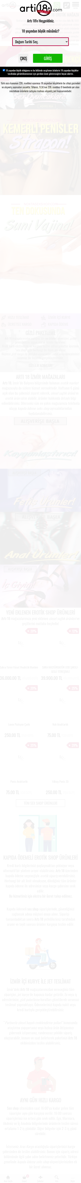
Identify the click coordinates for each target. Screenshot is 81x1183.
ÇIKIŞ (23, 58)
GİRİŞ (48, 58)
